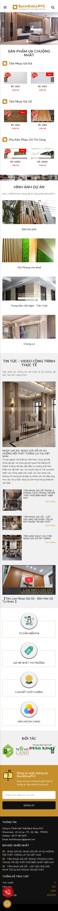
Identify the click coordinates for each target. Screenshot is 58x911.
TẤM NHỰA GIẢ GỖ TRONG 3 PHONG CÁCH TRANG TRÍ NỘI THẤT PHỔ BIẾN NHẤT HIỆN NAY (39, 494)
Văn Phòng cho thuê (29, 267)
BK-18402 (42, 162)
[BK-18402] (42, 153)
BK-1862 (42, 125)
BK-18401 (15, 162)
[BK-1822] (42, 78)
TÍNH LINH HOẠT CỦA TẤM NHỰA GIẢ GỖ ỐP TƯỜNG (37, 537)
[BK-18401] (15, 153)
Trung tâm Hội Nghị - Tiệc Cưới (29, 305)
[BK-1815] (15, 78)
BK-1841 (15, 125)
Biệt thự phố (29, 229)
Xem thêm (50, 501)
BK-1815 (15, 86)
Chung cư (29, 344)
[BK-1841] (15, 116)
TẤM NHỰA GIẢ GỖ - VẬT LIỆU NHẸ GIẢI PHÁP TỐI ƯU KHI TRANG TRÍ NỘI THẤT (38, 519)
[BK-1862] (42, 116)
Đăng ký (29, 805)
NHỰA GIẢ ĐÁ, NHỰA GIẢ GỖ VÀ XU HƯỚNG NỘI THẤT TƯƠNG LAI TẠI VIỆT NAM (26, 453)
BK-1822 (42, 86)
